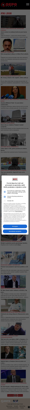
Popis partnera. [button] (18, 211)
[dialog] (15, 205)
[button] (15, 201)
